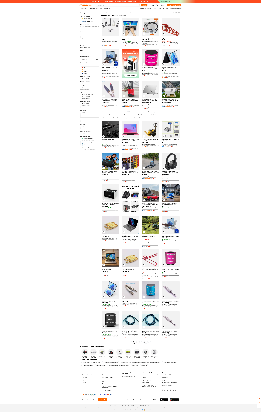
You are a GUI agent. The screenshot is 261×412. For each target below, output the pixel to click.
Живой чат (144, 377)
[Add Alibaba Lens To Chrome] (102, 399)
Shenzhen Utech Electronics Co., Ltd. (109, 105)
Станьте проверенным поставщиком (170, 382)
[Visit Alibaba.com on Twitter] (168, 390)
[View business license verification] (142, 410)
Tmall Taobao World (124, 405)
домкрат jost (144, 365)
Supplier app (134, 399)
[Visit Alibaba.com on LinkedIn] (165, 390)
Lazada (130, 405)
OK (97, 53)
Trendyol (145, 405)
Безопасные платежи (107, 374)
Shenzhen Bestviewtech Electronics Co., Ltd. (130, 43)
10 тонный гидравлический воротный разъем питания (113, 117)
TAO (141, 405)
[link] (259, 399)
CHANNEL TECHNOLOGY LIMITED (109, 146)
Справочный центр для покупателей (150, 374)
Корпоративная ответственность (89, 380)
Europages (150, 405)
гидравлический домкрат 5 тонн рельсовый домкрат (119, 365)
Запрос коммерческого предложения (130, 378)
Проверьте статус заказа (167, 380)
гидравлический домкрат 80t (170, 362)
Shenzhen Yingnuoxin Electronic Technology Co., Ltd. (110, 179)
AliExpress (111, 405)
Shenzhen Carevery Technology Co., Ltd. (170, 76)
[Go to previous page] (131, 342)
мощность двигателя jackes (136, 111)
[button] (139, 5)
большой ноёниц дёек (149, 111)
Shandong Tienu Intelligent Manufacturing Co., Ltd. (130, 105)
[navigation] (89, 177)
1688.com (116, 405)
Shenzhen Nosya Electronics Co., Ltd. (149, 44)
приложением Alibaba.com (152, 399)
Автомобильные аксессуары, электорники (115, 12)
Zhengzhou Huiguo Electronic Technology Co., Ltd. (150, 107)
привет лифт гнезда (96, 362)
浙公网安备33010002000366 (152, 410)
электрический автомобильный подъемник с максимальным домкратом (146, 362)
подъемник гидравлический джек (109, 111)
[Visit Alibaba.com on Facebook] (162, 390)
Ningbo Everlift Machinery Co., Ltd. (149, 177)
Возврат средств (145, 382)
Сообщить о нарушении (147, 389)
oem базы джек (86, 362)
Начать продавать (165, 377)
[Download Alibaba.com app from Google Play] (174, 399)
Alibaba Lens (89, 399)
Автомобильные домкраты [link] (148, 12)
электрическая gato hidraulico (149, 114)
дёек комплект (125, 362)
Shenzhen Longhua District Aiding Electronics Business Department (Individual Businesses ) (150, 74)
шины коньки (135, 365)
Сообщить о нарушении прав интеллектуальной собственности (149, 386)
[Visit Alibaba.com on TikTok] (176, 390)
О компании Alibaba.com (88, 372)
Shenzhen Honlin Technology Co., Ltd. (130, 148)
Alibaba (102, 12)
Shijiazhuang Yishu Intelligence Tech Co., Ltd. (150, 145)
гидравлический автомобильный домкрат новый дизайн (114, 114)
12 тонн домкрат (123, 111)
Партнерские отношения (167, 385)
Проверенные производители (128, 376)
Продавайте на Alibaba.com (168, 374)
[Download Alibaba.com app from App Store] (164, 399)
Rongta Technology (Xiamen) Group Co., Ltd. (171, 145)
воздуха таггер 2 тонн (132, 117)
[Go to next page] (150, 342)
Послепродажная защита (107, 383)
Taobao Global (136, 405)
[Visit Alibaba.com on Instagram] (170, 390)
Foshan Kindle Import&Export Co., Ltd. (170, 105)
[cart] (157, 5)
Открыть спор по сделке (147, 380)
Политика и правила (106, 390)
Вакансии (84, 382)
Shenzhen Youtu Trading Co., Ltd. (128, 180)
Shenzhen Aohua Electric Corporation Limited (110, 43)
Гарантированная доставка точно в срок (109, 380)
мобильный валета (101, 365)
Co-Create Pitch (85, 377)
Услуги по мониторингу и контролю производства (110, 387)
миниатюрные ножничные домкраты (148, 117)
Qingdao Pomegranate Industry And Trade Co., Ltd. (171, 43)
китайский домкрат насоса (88, 365)
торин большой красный (134, 114)
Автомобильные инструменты (133, 12)
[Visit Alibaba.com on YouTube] (173, 390)
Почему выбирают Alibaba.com (89, 374)
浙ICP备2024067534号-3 (165, 410)
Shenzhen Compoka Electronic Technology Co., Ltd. (171, 180)
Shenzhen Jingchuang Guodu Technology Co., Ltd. (110, 76)
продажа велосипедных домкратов (111, 362)
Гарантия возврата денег (107, 377)
